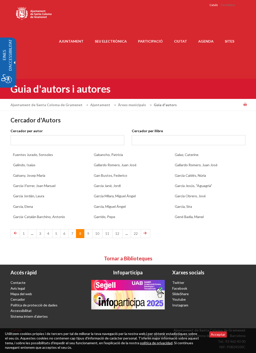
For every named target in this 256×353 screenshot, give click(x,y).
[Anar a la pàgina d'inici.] (34, 12)
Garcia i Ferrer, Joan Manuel (34, 186)
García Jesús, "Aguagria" (193, 186)
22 (136, 233)
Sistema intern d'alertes (29, 316)
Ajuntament (100, 105)
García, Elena (23, 206)
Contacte (18, 282)
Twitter (178, 282)
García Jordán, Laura (28, 196)
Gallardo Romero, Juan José (115, 165)
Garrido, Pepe (104, 217)
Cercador (17, 299)
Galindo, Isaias (24, 165)
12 (117, 233)
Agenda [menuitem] (206, 41)
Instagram (180, 305)
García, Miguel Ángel (110, 206)
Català (214, 5)
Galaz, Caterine (186, 154)
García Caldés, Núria (190, 175)
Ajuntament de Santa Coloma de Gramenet (46, 105)
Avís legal (17, 288)
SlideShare (180, 294)
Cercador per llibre (147, 131)
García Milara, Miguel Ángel (115, 196)
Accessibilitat (21, 310)
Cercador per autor (26, 131)
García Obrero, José (190, 196)
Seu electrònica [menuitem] (111, 41)
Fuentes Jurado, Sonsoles (33, 154)
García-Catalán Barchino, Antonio (39, 217)
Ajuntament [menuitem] (71, 41)
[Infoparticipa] (127, 294)
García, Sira (183, 206)
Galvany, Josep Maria (29, 175)
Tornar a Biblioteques (128, 258)
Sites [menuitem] (229, 41)
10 (97, 233)
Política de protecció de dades (34, 305)
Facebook (179, 288)
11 (107, 233)
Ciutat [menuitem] (180, 41)
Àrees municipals (132, 105)
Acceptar (218, 334)
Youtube (179, 299)
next (144, 232)
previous (15, 232)
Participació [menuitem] (150, 41)
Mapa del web (21, 294)
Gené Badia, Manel (189, 217)
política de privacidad (156, 343)
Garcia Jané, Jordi (107, 186)
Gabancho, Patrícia (108, 154)
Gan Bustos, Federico (110, 175)
